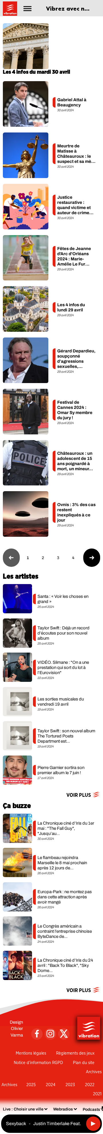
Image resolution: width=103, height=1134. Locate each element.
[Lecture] (93, 1124)
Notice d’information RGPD (38, 1063)
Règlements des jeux (75, 1053)
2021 (97, 1094)
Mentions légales (31, 1053)
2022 (89, 1085)
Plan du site (83, 1063)
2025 (31, 1085)
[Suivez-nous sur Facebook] (37, 1034)
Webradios (63, 1109)
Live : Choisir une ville (23, 1109)
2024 (51, 1085)
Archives (94, 1072)
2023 (70, 1085)
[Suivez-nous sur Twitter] (64, 1034)
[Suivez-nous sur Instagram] (50, 1034)
